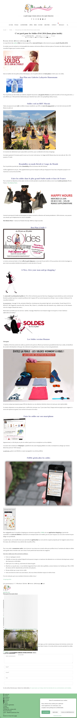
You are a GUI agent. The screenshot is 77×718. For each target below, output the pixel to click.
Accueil (11, 24)
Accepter (46, 712)
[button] (38, 597)
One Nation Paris (12, 183)
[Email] (42, 19)
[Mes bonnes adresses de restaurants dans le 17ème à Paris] (21, 612)
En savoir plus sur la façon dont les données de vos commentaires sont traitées (50, 688)
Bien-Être (47, 24)
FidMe (42, 532)
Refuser (55, 712)
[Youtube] (40, 19)
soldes (15, 43)
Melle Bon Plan (30, 36)
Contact (54, 24)
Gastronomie (23, 24)
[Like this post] (14, 583)
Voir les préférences (67, 712)
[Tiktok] (45, 19)
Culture (40, 24)
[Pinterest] (38, 19)
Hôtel (31, 24)
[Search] (67, 25)
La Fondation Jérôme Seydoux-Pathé (21, 652)
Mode (35, 24)
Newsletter (6, 707)
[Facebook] (31, 19)
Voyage (16, 24)
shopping (5, 579)
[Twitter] (33, 19)
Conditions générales (8, 705)
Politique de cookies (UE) (9, 709)
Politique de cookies (57, 715)
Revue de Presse (7, 710)
